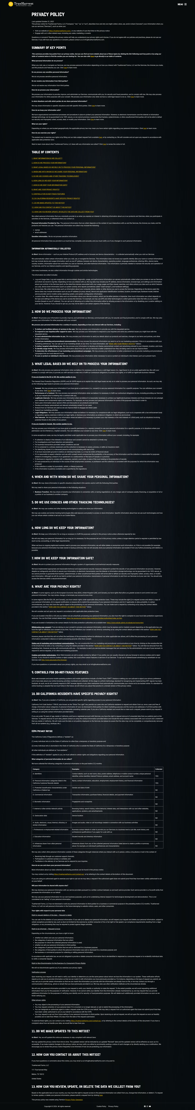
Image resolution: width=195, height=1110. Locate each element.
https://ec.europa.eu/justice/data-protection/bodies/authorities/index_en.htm (94, 618)
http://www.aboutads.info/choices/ (54, 660)
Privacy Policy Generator (74, 1100)
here (92, 56)
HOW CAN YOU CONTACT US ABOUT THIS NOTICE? (67, 607)
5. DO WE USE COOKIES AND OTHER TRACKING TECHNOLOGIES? (55, 176)
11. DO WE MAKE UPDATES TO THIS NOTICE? (48, 203)
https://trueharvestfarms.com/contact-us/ (69, 874)
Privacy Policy (113, 1106)
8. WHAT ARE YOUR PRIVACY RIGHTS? (46, 189)
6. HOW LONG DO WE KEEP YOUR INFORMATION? (50, 181)
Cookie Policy (101, 1106)
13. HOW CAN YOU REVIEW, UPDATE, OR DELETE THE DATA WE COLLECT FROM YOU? (63, 212)
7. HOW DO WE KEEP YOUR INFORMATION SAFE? (49, 185)
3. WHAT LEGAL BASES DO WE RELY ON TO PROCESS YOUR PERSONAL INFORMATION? (64, 167)
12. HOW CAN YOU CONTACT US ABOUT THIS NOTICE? (52, 207)
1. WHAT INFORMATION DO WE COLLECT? (47, 158)
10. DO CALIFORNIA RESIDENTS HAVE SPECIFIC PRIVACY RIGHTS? (56, 198)
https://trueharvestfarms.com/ (60, 31)
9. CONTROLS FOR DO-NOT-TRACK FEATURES (48, 194)
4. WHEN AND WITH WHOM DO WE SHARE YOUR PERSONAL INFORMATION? (59, 172)
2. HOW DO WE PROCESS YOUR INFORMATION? (49, 163)
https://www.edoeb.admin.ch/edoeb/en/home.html (125, 623)
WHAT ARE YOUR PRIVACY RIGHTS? (122, 344)
